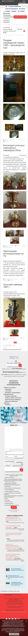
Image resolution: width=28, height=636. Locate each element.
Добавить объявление (20, 16)
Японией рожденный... (9, 489)
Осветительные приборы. (13, 399)
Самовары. (7, 139)
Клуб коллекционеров (11, 9)
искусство (18, 374)
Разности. (8, 404)
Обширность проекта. (9, 477)
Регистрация (22, 2)
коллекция (17, 368)
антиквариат (24, 374)
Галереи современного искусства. (12, 491)
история (13, 376)
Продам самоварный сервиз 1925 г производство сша (14, 43)
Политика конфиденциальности (19, 625)
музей (20, 372)
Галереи (7, 11)
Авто (16, 376)
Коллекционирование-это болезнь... (12, 505)
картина (23, 372)
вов (15, 374)
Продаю (4, 368)
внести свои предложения (16, 606)
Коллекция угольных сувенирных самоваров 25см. (14, 148)
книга (11, 368)
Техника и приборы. (11, 396)
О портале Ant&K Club (15, 6)
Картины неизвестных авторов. (11, 278)
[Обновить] (21, 450)
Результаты (11, 510)
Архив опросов (16, 510)
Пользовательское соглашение (6, 625)
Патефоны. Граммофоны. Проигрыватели (12, 393)
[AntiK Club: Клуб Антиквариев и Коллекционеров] (6, 6)
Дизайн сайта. (8, 486)
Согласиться (14, 634)
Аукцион (13, 11)
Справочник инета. (9, 501)
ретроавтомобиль (21, 376)
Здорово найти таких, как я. (10, 481)
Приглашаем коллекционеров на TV (13, 253)
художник (8, 368)
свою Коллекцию (11, 600)
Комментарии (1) (8, 247)
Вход (24, 1)
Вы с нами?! (21, 11)
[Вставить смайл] (22, 450)
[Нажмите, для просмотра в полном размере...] (14, 73)
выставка (4, 374)
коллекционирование (7, 376)
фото (13, 374)
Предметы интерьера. (6, 19)
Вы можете (22, 9)
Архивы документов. (9, 503)
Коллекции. (7, 500)
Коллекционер (11, 371)
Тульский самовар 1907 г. (12, 285)
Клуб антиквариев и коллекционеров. (13, 488)
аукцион (24, 369)
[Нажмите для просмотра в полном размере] (9, 130)
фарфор (9, 374)
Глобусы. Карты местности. (13, 398)
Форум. (6, 498)
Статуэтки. (8, 391)
